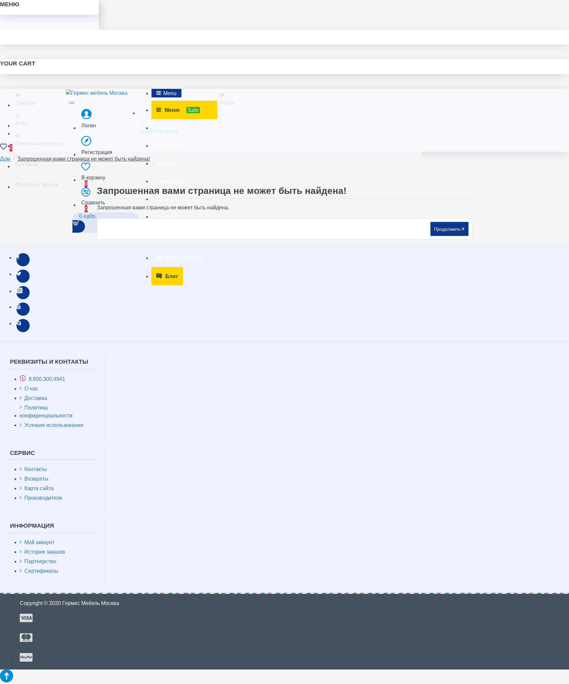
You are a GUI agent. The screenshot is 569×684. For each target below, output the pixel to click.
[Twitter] (23, 276)
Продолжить (447, 229)
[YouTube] (23, 309)
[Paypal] (26, 657)
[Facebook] (23, 259)
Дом (5, 159)
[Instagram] (23, 292)
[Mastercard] (26, 637)
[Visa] (26, 618)
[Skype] (23, 325)
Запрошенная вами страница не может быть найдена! (83, 159)
